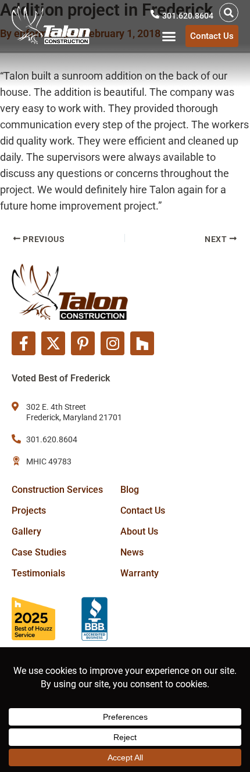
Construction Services (57, 489)
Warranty (139, 573)
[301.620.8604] (155, 14)
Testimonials (38, 573)
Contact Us (142, 510)
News (132, 552)
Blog (129, 489)
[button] (228, 12)
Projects (29, 510)
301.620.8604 (187, 15)
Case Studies (39, 552)
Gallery (26, 531)
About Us (139, 531)
